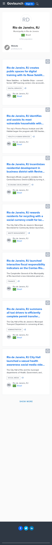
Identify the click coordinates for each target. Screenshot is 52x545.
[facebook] (20, 528)
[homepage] (15, 3)
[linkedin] (31, 528)
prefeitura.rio (16, 49)
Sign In (29, 3)
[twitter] (26, 528)
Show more (26, 401)
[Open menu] (4, 3)
